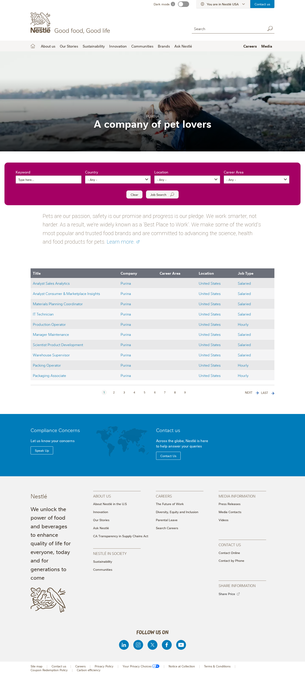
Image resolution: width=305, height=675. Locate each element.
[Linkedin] (124, 645)
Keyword (23, 171)
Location (161, 171)
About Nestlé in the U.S (110, 504)
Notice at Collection (182, 666)
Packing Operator (47, 365)
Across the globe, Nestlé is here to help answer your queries (182, 443)
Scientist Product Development (58, 344)
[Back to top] (296, 667)
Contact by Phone (231, 560)
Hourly (243, 324)
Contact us (262, 4)
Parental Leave (167, 520)
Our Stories (69, 46)
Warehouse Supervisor (51, 354)
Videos (223, 520)
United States (210, 283)
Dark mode (162, 4)
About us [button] (48, 46)
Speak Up (42, 450)
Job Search (158, 194)
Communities (142, 46)
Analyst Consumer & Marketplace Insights (66, 293)
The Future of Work (170, 504)
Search (269, 28)
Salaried (244, 283)
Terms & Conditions (217, 666)
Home (33, 46)
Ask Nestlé (183, 46)
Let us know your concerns (53, 440)
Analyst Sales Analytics (51, 283)
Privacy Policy (104, 666)
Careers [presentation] (164, 495)
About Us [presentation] (102, 495)
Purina (126, 283)
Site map (36, 666)
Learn (121, 242)
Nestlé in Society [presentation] (110, 553)
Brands (164, 46)
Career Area (234, 171)
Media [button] (266, 46)
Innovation (118, 46)
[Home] (71, 23)
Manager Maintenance (51, 334)
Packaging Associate (49, 375)
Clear (134, 194)
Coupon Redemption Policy (49, 670)
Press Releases (229, 504)
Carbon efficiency (88, 670)
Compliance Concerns (55, 430)
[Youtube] (181, 645)
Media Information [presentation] (237, 495)
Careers (250, 46)
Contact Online (229, 553)
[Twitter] (152, 645)
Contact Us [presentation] (230, 544)
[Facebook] (167, 645)
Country (91, 171)
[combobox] (227, 28)
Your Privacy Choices (137, 666)
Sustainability (94, 46)
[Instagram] (138, 645)
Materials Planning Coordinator (58, 303)
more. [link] (128, 242)
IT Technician (43, 313)
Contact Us (168, 456)
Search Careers (167, 528)
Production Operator (49, 324)
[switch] (183, 4)
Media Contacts (230, 512)
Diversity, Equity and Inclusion (177, 512)
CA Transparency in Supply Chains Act (120, 536)
